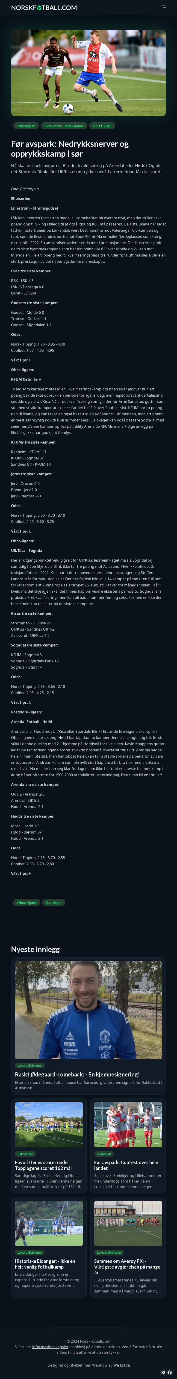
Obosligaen (26, 126)
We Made (121, 1365)
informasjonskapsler (50, 1346)
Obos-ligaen (27, 902)
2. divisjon (54, 902)
